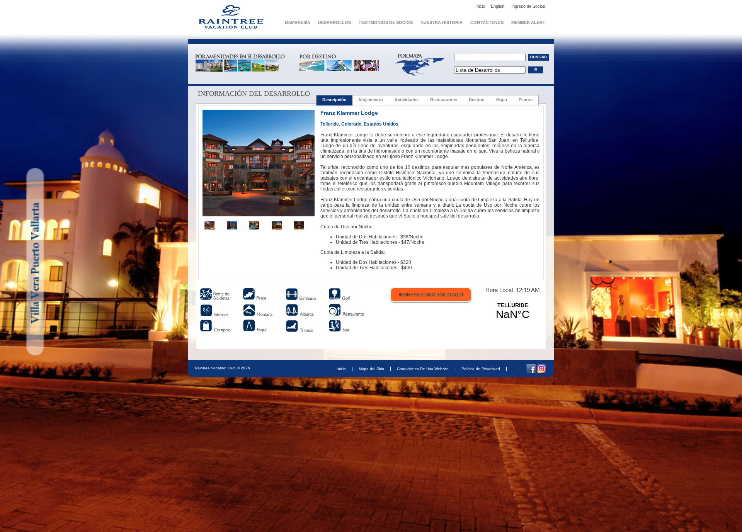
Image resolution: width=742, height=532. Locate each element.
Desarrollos (334, 22)
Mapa (501, 99)
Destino (477, 99)
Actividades (407, 99)
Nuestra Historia (441, 22)
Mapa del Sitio (371, 369)
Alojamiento (370, 99)
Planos (526, 99)
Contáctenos (487, 22)
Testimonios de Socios (386, 22)
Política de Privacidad (480, 369)
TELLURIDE (512, 311)
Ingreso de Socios (528, 6)
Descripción (334, 99)
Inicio (480, 6)
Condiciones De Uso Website (423, 369)
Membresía (297, 22)
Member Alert (528, 22)
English (498, 6)
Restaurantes (443, 99)
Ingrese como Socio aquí (431, 294)
